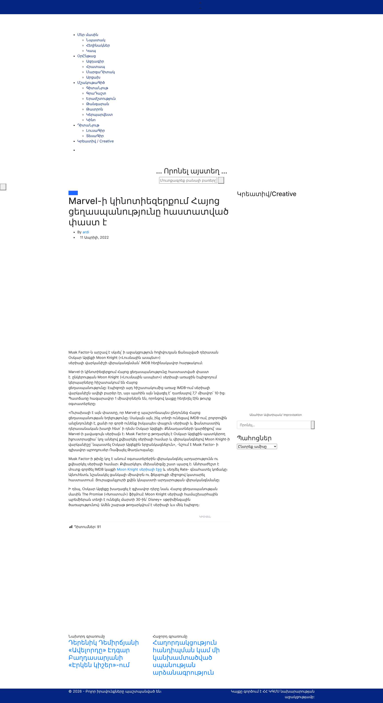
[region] (276, 265)
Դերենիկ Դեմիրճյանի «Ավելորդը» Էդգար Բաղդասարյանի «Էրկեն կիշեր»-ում (103, 654)
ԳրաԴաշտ (96, 93)
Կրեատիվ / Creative (95, 141)
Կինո (91, 120)
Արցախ (93, 77)
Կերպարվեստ (99, 114)
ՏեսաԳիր (95, 136)
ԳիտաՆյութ (97, 88)
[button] (276, 319)
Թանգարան (97, 104)
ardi (86, 232)
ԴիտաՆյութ (88, 125)
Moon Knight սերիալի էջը (139, 469)
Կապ (91, 50)
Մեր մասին (87, 34)
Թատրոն (94, 109)
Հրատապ (95, 66)
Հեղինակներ (98, 45)
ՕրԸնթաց (86, 56)
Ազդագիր (95, 61)
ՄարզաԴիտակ (100, 72)
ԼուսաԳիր (95, 130)
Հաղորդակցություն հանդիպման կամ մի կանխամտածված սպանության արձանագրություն (186, 657)
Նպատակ (95, 40)
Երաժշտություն (101, 98)
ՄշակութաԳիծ (91, 82)
